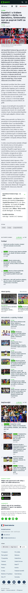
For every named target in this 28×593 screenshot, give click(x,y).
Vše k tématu (23, 291)
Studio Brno (18, 558)
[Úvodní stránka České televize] (7, 525)
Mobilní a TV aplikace (6, 574)
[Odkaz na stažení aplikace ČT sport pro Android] (16, 494)
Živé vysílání (4, 555)
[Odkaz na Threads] (16, 519)
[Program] (16, 6)
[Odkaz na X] (9, 519)
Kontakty (17, 577)
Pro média (17, 552)
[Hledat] (22, 2)
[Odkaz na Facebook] (6, 519)
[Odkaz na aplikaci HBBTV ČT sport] (6, 498)
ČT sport (3, 24)
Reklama (17, 555)
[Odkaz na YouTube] (13, 519)
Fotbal (3, 10)
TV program (4, 552)
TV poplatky (4, 558)
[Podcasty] (12, 6)
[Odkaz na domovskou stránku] (7, 2)
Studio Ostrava (18, 561)
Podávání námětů (19, 570)
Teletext (3, 561)
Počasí (3, 567)
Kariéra (17, 567)
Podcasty (3, 564)
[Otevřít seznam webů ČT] (26, 2)
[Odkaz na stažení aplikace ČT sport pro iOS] (6, 494)
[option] (5, 547)
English (3, 590)
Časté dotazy (18, 574)
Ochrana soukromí (10, 590)
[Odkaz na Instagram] (2, 519)
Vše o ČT (3, 577)
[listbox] (14, 547)
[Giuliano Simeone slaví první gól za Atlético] (14, 36)
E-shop (3, 570)
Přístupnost (19, 590)
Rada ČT (17, 564)
